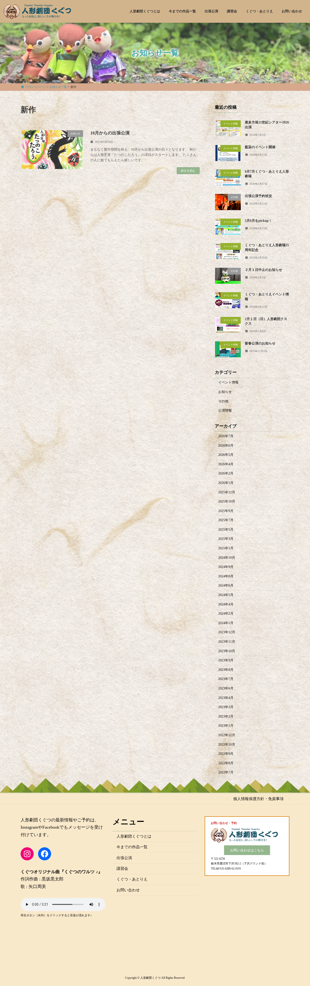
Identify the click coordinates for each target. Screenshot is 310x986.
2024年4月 (225, 604)
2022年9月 (225, 754)
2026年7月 (225, 436)
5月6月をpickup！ (258, 220)
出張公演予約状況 (258, 196)
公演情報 (225, 410)
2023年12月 (226, 632)
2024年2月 (225, 613)
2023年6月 (225, 688)
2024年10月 (226, 557)
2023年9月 (225, 660)
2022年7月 (225, 772)
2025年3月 (225, 539)
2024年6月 (225, 585)
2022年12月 (226, 735)
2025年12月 (226, 492)
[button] (247, 850)
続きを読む (188, 170)
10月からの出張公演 (110, 132)
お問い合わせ (128, 890)
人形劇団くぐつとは (133, 836)
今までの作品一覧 (131, 847)
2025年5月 (225, 529)
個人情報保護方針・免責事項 (258, 798)
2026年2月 (225, 473)
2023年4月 (225, 697)
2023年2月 (225, 716)
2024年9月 (225, 567)
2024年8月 (225, 576)
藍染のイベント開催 (260, 147)
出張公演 (124, 858)
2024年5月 (225, 595)
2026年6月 (225, 445)
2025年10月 (226, 501)
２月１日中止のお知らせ (263, 269)
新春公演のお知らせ (260, 343)
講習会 (122, 868)
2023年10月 (226, 651)
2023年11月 (226, 641)
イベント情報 (228, 382)
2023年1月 (225, 725)
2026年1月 (225, 483)
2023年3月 (225, 707)
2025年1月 (225, 548)
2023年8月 (225, 669)
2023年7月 (225, 679)
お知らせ (225, 392)
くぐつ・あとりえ (131, 879)
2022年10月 (226, 744)
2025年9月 (225, 510)
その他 (223, 401)
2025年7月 (225, 520)
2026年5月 (225, 455)
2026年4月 (225, 464)
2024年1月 (225, 623)
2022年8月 (225, 763)
